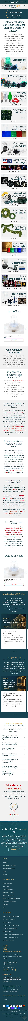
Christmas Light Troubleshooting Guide (13, 934)
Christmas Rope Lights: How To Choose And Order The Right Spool (13, 695)
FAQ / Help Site (6, 886)
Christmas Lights (14, 71)
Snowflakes (14, 188)
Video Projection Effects (14, 288)
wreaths (4, 430)
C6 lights (10, 498)
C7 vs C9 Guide (7, 922)
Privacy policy (7, 1015)
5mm (23, 496)
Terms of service (14, 1015)
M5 (4, 498)
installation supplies (20, 430)
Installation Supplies (14, 205)
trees (16, 470)
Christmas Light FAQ (8, 931)
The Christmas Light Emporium (12, 1013)
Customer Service (7, 883)
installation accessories (10, 536)
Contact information (14, 1018)
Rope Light (14, 255)
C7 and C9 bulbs (18, 528)
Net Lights (14, 121)
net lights (14, 428)
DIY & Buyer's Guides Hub (9, 919)
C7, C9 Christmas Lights (14, 104)
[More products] (26, 328)
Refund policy (23, 1013)
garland (9, 430)
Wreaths (14, 221)
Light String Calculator (8, 940)
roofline (12, 470)
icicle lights (21, 428)
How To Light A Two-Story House (10, 632)
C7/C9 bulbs (7, 428)
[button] (2, 6)
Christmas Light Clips (14, 155)
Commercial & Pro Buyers (9, 901)
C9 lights (14, 489)
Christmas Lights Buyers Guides (11, 925)
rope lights (8, 532)
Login (4, 907)
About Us (5, 862)
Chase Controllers (14, 272)
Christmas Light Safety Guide (10, 937)
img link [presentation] (14, 58)
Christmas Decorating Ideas (10, 928)
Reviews (5, 874)
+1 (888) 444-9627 (8, 964)
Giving (4, 871)
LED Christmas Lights (14, 88)
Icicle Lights (14, 138)
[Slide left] (11, 651)
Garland (14, 238)
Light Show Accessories (14, 305)
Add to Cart (14, 339)
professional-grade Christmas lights (14, 412)
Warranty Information (8, 895)
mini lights (7, 530)
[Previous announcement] (2, 1)
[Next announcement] (25, 1)
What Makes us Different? (9, 865)
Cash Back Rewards (8, 889)
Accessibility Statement (9, 868)
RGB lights (14, 532)
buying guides (13, 511)
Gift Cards (5, 904)
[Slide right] (16, 651)
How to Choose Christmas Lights (11, 916)
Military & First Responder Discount (11, 898)
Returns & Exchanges (8, 892)
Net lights (22, 500)
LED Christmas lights (18, 380)
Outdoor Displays (14, 171)
